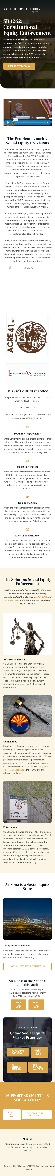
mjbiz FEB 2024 (36, 1004)
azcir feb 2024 (19, 1004)
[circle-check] (27, 73)
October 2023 (12, 600)
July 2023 (42, 597)
